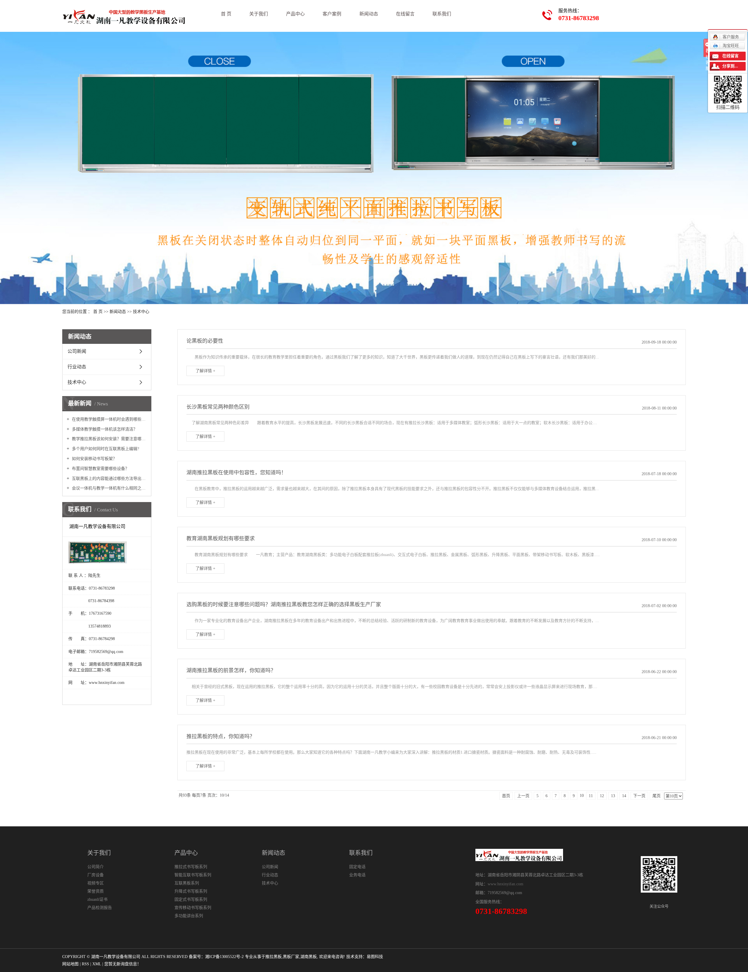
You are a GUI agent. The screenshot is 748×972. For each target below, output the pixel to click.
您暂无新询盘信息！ (122, 964)
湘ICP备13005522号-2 (224, 956)
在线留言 (405, 13)
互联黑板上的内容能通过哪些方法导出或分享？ (109, 478)
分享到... (730, 66)
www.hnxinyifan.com (505, 884)
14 (624, 796)
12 (602, 796)
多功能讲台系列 (188, 916)
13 (613, 796)
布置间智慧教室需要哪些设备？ (100, 468)
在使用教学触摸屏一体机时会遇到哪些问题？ (109, 419)
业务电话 (357, 875)
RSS (85, 964)
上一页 (523, 796)
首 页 (226, 13)
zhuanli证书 (97, 899)
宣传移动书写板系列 (192, 907)
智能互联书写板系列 (192, 875)
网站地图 (70, 964)
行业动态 (76, 366)
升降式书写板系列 (190, 891)
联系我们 (441, 13)
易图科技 (375, 956)
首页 (506, 796)
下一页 (639, 796)
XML (96, 964)
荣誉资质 (95, 891)
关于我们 (258, 13)
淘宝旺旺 (731, 45)
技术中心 (141, 311)
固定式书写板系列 (190, 899)
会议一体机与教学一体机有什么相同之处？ (109, 488)
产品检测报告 (99, 907)
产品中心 (295, 13)
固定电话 (357, 867)
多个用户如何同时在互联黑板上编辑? (105, 449)
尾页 (656, 796)
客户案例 (332, 13)
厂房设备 (95, 875)
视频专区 (95, 883)
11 (591, 796)
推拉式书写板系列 (190, 867)
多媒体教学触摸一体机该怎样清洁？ (104, 429)
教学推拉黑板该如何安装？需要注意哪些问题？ (109, 439)
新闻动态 (368, 13)
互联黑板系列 (186, 883)
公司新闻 (76, 351)
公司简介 (95, 867)
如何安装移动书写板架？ (94, 459)
